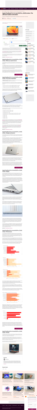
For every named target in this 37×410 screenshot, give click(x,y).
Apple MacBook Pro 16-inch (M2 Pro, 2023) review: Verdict (30, 41)
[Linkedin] (29, 8)
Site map (7, 405)
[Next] (22, 31)
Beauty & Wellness (21, 8)
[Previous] (3, 31)
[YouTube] (33, 8)
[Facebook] (28, 8)
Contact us (3, 405)
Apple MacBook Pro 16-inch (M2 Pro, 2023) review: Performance (30, 39)
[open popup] (21, 35)
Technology (12, 8)
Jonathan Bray (5, 18)
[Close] (26, 41)
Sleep (9, 8)
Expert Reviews (3, 8)
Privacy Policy (9, 405)
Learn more (6, 23)
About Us (19, 405)
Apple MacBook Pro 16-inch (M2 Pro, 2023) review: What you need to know (30, 31)
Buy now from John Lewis (18, 74)
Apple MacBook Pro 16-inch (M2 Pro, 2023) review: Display (30, 37)
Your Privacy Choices (14, 405)
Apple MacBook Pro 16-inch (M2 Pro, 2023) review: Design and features (30, 35)
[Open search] (35, 8)
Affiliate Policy (22, 405)
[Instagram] (32, 8)
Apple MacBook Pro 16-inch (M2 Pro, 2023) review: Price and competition (30, 33)
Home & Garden (16, 8)
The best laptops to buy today (8, 129)
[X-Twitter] (30, 8)
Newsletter (25, 8)
